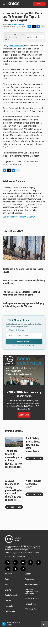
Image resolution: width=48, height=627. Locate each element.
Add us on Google (34, 37)
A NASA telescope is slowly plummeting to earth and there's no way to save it (13, 490)
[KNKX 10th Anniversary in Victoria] (24, 371)
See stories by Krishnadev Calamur (19, 217)
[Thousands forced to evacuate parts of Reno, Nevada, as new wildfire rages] (14, 442)
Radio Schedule (11, 595)
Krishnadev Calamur (16, 24)
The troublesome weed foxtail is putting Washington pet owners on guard (21, 293)
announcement (17, 45)
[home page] (13, 4)
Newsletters (10, 611)
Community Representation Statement (31, 592)
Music (11, 330)
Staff (7, 585)
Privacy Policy (30, 345)
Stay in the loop (24, 341)
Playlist (8, 601)
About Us (9, 574)
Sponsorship (30, 579)
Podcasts (9, 606)
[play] (4, 624)
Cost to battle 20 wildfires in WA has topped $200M (23, 270)
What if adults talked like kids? (33, 484)
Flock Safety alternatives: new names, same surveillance (32, 445)
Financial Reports (32, 585)
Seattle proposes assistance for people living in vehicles (24, 282)
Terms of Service (32, 599)
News (22, 330)
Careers (28, 574)
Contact (8, 579)
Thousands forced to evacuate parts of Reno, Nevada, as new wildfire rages (14, 458)
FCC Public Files (31, 609)
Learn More (24, 415)
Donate (39, 4)
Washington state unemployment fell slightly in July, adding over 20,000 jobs (23, 305)
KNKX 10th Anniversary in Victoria (24, 394)
